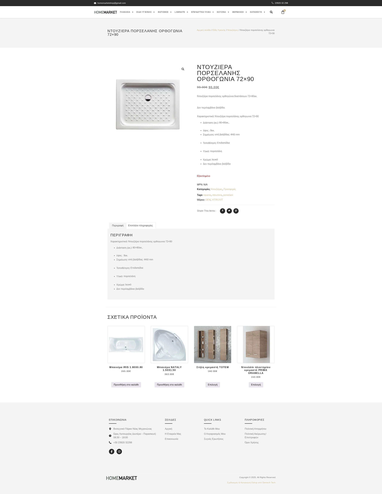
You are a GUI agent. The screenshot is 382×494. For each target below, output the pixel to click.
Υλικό (206, 151)
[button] (183, 69)
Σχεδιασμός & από (251, 482)
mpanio (207, 195)
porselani (228, 195)
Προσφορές (230, 189)
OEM (208, 199)
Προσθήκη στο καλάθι (126, 384)
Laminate (180, 12)
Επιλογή (213, 384)
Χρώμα (207, 159)
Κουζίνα (221, 12)
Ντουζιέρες (232, 30)
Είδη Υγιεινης (144, 12)
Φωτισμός (163, 12)
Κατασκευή (256, 12)
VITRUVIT (217, 199)
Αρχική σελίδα (204, 30)
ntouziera (217, 195)
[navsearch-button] (271, 12)
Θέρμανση (238, 12)
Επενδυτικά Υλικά (201, 12)
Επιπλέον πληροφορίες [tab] (140, 225)
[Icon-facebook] (111, 451)
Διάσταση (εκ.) (210, 122)
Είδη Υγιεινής (219, 30)
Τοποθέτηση (209, 143)
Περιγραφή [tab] (118, 225)
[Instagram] (119, 451)
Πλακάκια (125, 12)
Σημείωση (208, 134)
